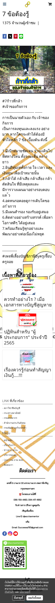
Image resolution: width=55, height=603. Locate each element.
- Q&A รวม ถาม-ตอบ (12, 459)
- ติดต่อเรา (7, 464)
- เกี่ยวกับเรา (8, 445)
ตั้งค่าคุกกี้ (18, 597)
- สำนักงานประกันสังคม (14, 422)
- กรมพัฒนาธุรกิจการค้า (14, 427)
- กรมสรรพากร (9, 417)
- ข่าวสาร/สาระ (10, 450)
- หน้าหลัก (7, 440)
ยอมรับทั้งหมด (34, 597)
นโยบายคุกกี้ (25, 592)
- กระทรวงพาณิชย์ (11, 413)
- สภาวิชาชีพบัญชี (11, 408)
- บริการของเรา (10, 455)
